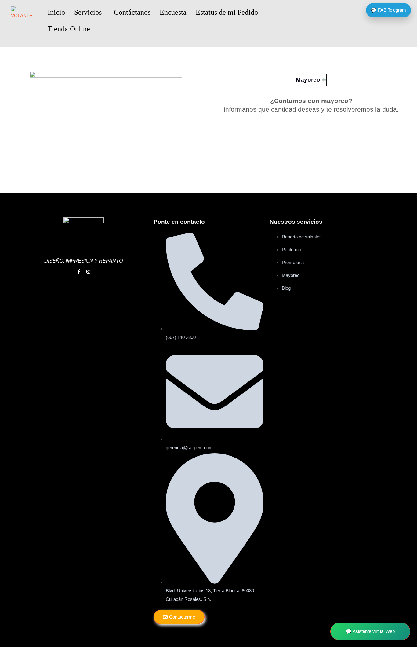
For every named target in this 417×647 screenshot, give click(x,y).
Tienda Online (69, 29)
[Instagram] (88, 271)
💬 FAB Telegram (388, 10)
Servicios (88, 12)
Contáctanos (132, 12)
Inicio (56, 12)
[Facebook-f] (79, 271)
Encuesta (173, 12)
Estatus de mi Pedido (227, 12)
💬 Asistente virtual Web (370, 631)
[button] (89, 12)
